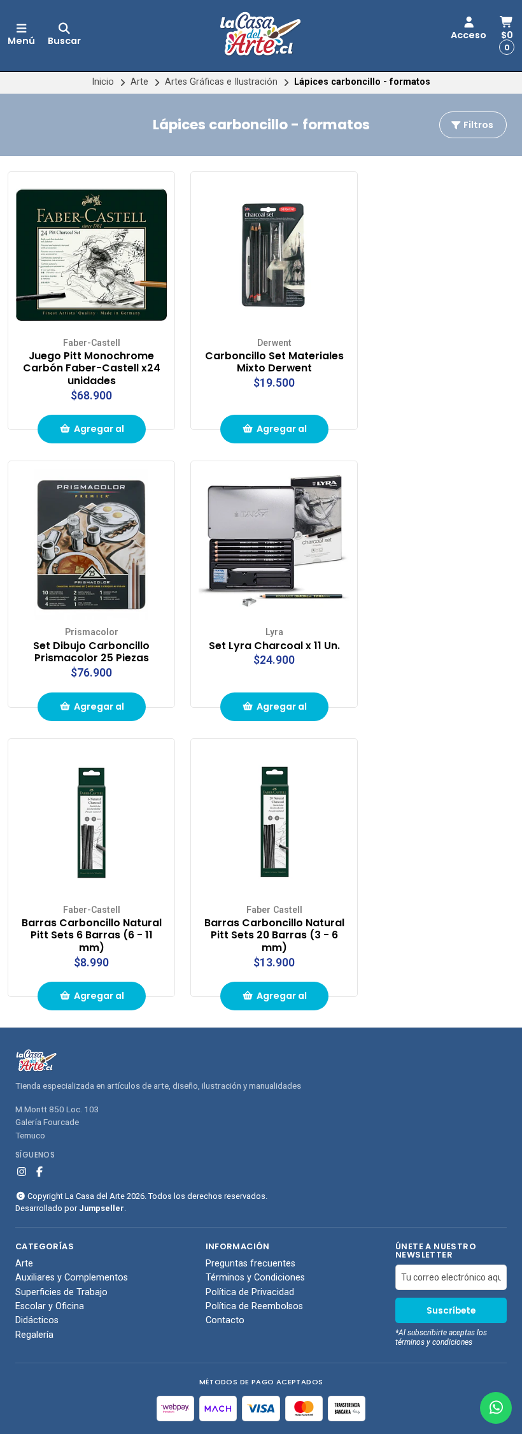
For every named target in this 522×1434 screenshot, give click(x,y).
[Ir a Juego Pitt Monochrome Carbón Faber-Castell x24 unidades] (91, 255)
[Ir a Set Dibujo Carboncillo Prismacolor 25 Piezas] (91, 544)
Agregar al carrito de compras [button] (95, 432)
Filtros (477, 124)
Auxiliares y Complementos (71, 1277)
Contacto (225, 1320)
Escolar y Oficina (49, 1306)
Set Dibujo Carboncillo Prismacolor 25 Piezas (91, 652)
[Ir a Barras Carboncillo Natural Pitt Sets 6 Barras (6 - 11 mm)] (91, 822)
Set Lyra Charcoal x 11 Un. (274, 646)
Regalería (34, 1335)
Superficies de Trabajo (61, 1292)
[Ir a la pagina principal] (260, 35)
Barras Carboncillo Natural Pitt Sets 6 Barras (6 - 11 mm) (92, 935)
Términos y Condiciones (255, 1277)
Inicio (103, 81)
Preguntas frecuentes (250, 1263)
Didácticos (37, 1320)
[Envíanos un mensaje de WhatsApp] (496, 1408)
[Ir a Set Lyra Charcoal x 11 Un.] (274, 544)
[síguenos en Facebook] (39, 1172)
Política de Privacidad (250, 1292)
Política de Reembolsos (254, 1306)
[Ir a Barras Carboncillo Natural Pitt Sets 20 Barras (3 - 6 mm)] (274, 822)
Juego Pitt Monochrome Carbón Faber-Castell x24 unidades (91, 368)
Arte (139, 81)
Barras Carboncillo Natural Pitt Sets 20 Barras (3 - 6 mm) (274, 935)
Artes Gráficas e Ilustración (221, 81)
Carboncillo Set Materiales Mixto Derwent (274, 362)
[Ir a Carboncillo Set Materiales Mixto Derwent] (274, 255)
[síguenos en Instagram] (21, 1172)
